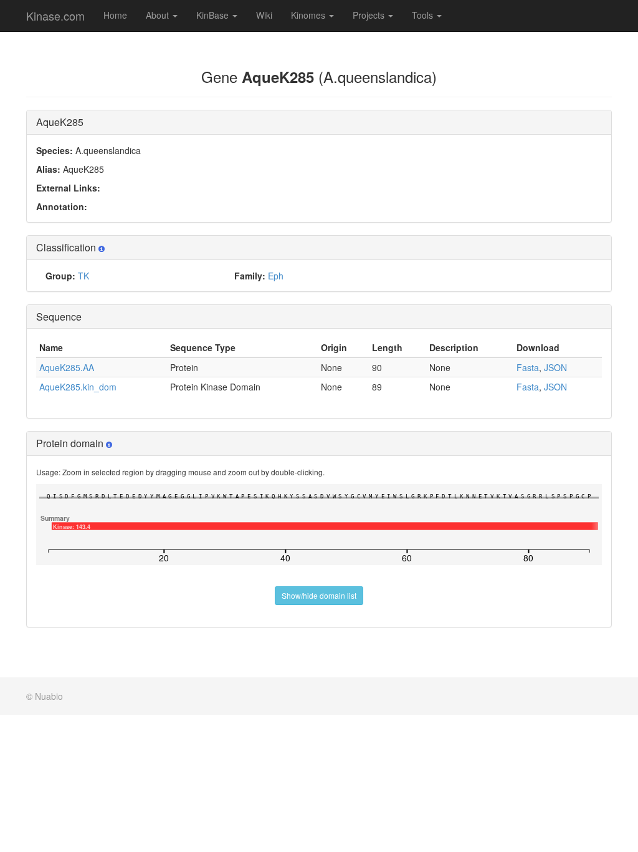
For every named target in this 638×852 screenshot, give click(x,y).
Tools (424, 15)
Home (115, 15)
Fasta (528, 367)
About (158, 15)
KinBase (213, 15)
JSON (555, 367)
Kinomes (309, 15)
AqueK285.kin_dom (78, 386)
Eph (275, 275)
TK (83, 275)
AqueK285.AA (66, 367)
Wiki (264, 15)
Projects (370, 15)
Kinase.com (55, 15)
